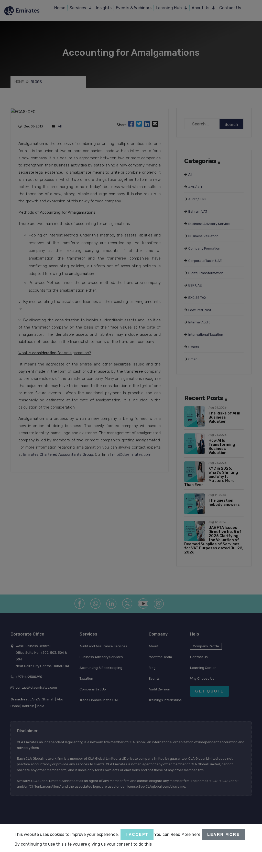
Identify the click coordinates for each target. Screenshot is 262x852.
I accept (137, 834)
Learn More (223, 834)
